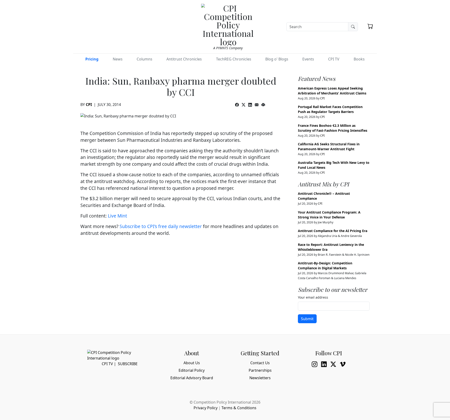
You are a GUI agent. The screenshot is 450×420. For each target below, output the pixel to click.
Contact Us (260, 362)
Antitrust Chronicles (184, 59)
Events (308, 59)
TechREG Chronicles (233, 59)
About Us (192, 362)
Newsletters (260, 377)
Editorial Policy (192, 370)
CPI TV (333, 59)
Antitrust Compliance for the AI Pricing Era (332, 231)
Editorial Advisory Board (191, 377)
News (118, 59)
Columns (144, 59)
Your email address (313, 297)
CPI (89, 104)
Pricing (91, 59)
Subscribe (128, 363)
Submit (307, 318)
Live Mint (117, 216)
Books (359, 59)
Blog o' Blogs (276, 59)
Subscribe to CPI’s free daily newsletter (161, 226)
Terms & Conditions (238, 407)
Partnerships (260, 370)
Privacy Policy (206, 407)
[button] (370, 26)
